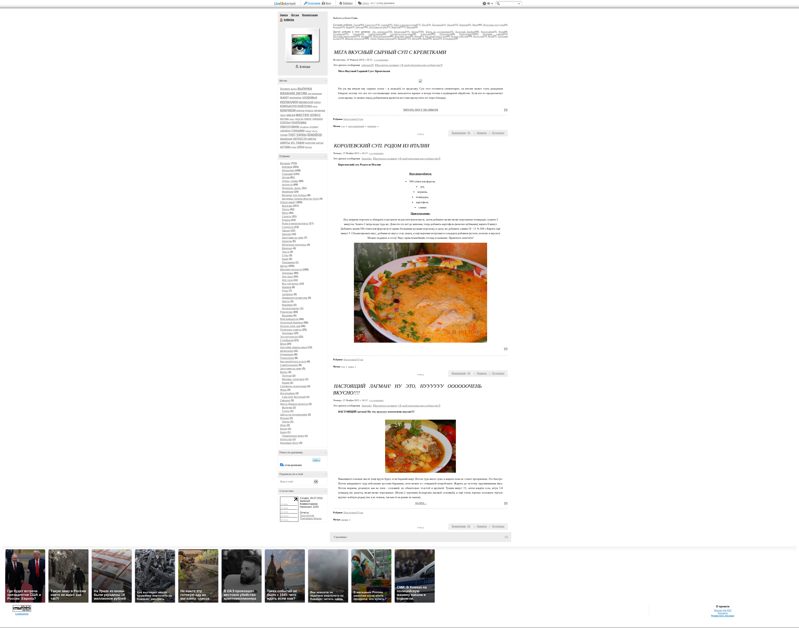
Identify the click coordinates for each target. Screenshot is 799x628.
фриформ (286, 138)
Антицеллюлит (291, 308)
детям (301, 93)
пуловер (313, 127)
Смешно (285, 400)
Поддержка (484, 3)
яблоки (308, 147)
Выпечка (287, 205)
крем (315, 106)
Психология (287, 358)
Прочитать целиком (387, 65)
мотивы (284, 118)
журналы (295, 97)
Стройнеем (287, 340)
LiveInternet (286, 4)
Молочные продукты (294, 244)
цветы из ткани (292, 142)
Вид (490, 4)
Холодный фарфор (291, 322)
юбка (294, 147)
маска (291, 115)
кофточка (305, 106)
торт (292, 134)
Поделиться (498, 132)
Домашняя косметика (294, 297)
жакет (284, 97)
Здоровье (287, 273)
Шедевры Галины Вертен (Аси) (300, 198)
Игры (283, 425)
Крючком (287, 166)
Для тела (287, 280)
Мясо (285, 212)
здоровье (309, 97)
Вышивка (287, 315)
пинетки (299, 119)
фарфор (314, 134)
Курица (286, 220)
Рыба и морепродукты (295, 223)
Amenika (366, 158)
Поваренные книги (293, 435)
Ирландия (288, 170)
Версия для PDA (722, 610)
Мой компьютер (289, 319)
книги (317, 102)
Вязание (285, 163)
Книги (283, 432)
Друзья (295, 15)
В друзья (305, 66)
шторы (285, 147)
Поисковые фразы (311, 518)
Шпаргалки (286, 350)
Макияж (286, 287)
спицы (308, 131)
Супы (285, 255)
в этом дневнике (292, 465)
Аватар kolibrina (302, 44)
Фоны (283, 389)
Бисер (283, 428)
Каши (285, 258)
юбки (300, 146)
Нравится (482, 132)
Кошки (285, 382)
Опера (286, 421)
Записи (284, 15)
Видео (284, 372)
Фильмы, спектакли (293, 379)
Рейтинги (347, 3)
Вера (283, 343)
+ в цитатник (381, 59)
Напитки (287, 241)
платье (285, 122)
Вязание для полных (294, 195)
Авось (365, 3)
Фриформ (287, 191)
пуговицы (304, 127)
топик (284, 134)
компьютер (288, 106)
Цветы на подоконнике (293, 414)
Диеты (286, 301)
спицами (298, 130)
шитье (320, 142)
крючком (288, 110)
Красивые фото (289, 442)
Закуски (286, 234)
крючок (300, 110)
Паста (285, 251)
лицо (283, 115)
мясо (292, 119)
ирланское (306, 102)
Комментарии (310, 15)
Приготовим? (288, 202)
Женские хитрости (291, 269)
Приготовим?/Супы (353, 119)
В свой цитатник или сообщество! (420, 65)
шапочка (310, 142)
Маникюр (287, 304)
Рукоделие (286, 312)
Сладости (288, 227)
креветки (371, 126)
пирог (308, 118)
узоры (301, 134)
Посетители (307, 515)
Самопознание (289, 365)
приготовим (289, 126)
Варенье (287, 248)
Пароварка (288, 262)
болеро (285, 88)
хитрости (300, 138)
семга (351, 366)
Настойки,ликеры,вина (293, 347)
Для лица (287, 276)
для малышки (315, 93)
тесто (315, 131)
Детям (285, 177)
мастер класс (308, 114)
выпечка (305, 88)
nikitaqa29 (367, 65)
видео (294, 89)
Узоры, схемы (290, 181)
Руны (285, 290)
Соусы (286, 411)
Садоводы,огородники (293, 386)
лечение (319, 110)
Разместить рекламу (722, 615)
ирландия (289, 101)
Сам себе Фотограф (294, 396)
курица (309, 110)
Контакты (723, 613)
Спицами (287, 174)
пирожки (317, 118)
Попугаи (287, 375)
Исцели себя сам (290, 326)
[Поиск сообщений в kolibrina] (316, 460)
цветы (311, 138)
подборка (298, 122)
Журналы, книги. (291, 188)
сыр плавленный (356, 126)
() (468, 132)
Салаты (286, 216)
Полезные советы (290, 329)
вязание (287, 93)
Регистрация (314, 3)
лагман (344, 519)
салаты (285, 130)
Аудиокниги (287, 354)
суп (343, 126)
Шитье (284, 266)
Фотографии (287, 393)
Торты (285, 209)
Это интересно (289, 336)
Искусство (286, 439)
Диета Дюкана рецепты (294, 404)
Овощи (286, 230)
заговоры (287, 294)
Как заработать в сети (293, 361)
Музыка (284, 418)
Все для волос (290, 283)
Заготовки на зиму (292, 237)
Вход (328, 3)
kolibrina (281, 20)
